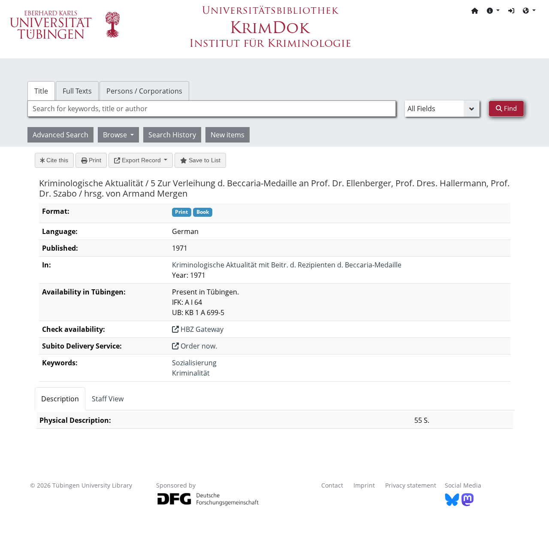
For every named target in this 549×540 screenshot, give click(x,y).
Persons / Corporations (144, 91)
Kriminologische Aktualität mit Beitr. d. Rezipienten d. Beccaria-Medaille (286, 265)
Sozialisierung (194, 362)
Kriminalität (191, 373)
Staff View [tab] (108, 398)
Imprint (364, 485)
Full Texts (77, 91)
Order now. (198, 346)
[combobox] (211, 108)
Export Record (141, 160)
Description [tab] (60, 398)
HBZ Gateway (201, 329)
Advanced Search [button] (60, 135)
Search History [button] (172, 135)
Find (509, 108)
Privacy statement (410, 485)
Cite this (56, 160)
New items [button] (227, 135)
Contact (332, 485)
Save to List (203, 160)
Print (94, 160)
